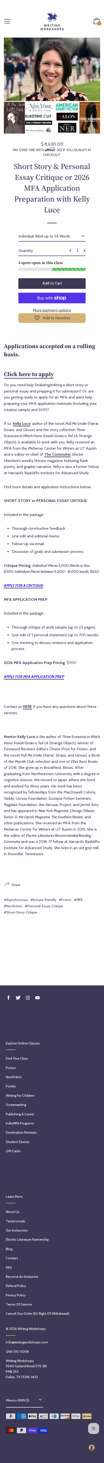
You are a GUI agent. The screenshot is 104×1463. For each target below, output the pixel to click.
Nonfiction (14, 1077)
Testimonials (15, 1221)
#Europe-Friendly (43, 900)
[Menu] (7, 22)
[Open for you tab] (91, 1447)
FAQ (9, 1267)
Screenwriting (16, 1105)
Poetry (11, 1086)
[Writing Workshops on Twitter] (18, 998)
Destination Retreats (21, 1132)
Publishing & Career (20, 1114)
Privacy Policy (16, 1295)
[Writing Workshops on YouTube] (37, 998)
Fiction (11, 1068)
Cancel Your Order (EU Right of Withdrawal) (37, 1313)
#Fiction (65, 900)
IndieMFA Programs (20, 1123)
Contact (12, 1258)
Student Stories (18, 1142)
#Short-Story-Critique (20, 912)
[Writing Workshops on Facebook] (8, 998)
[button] (96, 22)
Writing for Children (20, 1095)
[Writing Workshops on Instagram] (27, 998)
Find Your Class (17, 1058)
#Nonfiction (13, 906)
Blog (9, 1249)
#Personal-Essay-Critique (44, 906)
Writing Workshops (32, 1329)
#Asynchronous (16, 900)
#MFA (78, 900)
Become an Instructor (22, 1276)
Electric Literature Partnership (27, 1239)
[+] (84, 250)
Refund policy (16, 1286)
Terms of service (19, 1304)
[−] (70, 250)
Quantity (25, 250)
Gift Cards (13, 1151)
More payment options (52, 310)
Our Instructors (17, 1230)
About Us (13, 1212)
